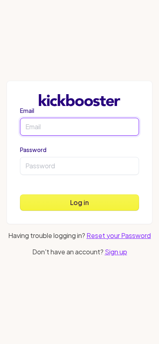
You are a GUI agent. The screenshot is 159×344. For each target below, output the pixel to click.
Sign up (116, 251)
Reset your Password (118, 235)
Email (27, 110)
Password (33, 149)
